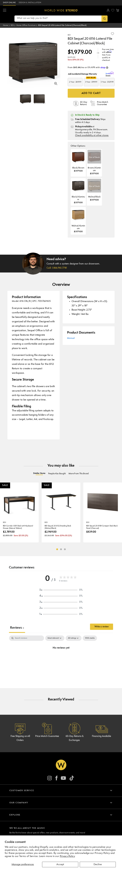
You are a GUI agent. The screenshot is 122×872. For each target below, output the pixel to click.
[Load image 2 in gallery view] (39, 98)
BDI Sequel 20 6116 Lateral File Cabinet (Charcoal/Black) (62, 25)
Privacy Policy (67, 856)
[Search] (104, 18)
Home (5, 25)
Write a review (101, 627)
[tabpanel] (61, 658)
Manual (71, 338)
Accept (60, 864)
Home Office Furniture (26, 25)
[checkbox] (90, 638)
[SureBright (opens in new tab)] (110, 73)
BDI (12, 25)
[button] (4, 10)
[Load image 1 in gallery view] (25, 98)
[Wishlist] (112, 10)
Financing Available (101, 736)
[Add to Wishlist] (112, 33)
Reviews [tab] (17, 627)
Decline (98, 864)
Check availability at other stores (92, 135)
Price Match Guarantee (47, 736)
